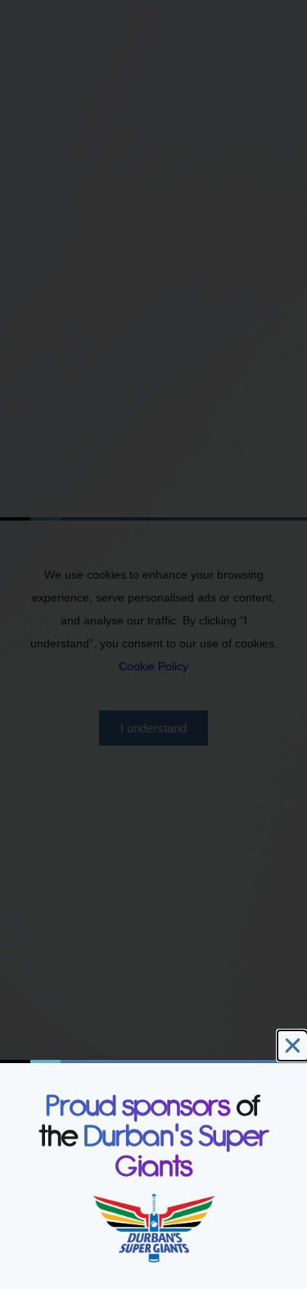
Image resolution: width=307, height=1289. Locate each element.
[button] (292, 1045)
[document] (153, 644)
